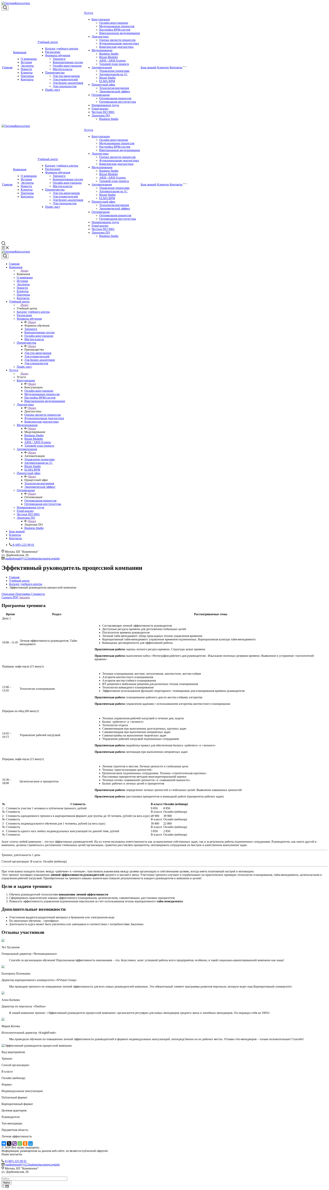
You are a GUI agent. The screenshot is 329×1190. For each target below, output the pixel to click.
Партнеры (27, 76)
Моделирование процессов (116, 26)
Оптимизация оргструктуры (117, 101)
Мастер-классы (62, 69)
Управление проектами (114, 70)
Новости (26, 69)
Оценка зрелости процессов (117, 40)
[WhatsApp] (20, 1143)
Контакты (27, 79)
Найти (6, 1182)
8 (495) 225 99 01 (16, 1161)
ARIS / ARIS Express (112, 60)
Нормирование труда (105, 105)
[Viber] (14, 1143)
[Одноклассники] (25, 1143)
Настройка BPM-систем (114, 29)
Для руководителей (65, 79)
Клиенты (27, 72)
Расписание (52, 52)
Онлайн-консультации (67, 65)
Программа (23, 594)
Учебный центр (48, 42)
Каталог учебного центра (61, 48)
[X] (9, 1143)
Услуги (88, 12)
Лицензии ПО (101, 115)
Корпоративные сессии (68, 62)
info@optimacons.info (32, 558)
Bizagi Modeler (108, 57)
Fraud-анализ (100, 108)
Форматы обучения (57, 55)
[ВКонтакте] (4, 1143)
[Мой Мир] (30, 1143)
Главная (7, 67)
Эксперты (27, 65)
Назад (24, 270)
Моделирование (102, 50)
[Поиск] (5, 8)
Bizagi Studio (107, 77)
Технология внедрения (114, 88)
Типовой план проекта (114, 64)
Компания (19, 52)
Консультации (101, 19)
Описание (8, 594)
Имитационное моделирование (119, 33)
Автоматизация (102, 67)
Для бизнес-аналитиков (68, 82)
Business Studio (108, 53)
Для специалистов (65, 86)
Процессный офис (103, 84)
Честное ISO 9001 (103, 112)
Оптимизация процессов (115, 98)
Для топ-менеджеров (66, 76)
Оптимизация (100, 94)
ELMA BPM (107, 81)
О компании (29, 58)
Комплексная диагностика (116, 46)
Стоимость (38, 594)
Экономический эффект (114, 91)
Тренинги (59, 58)
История (26, 62)
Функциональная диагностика (119, 43)
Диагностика (100, 36)
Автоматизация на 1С (113, 74)
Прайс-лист (52, 89)
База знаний (148, 67)
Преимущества (55, 72)
